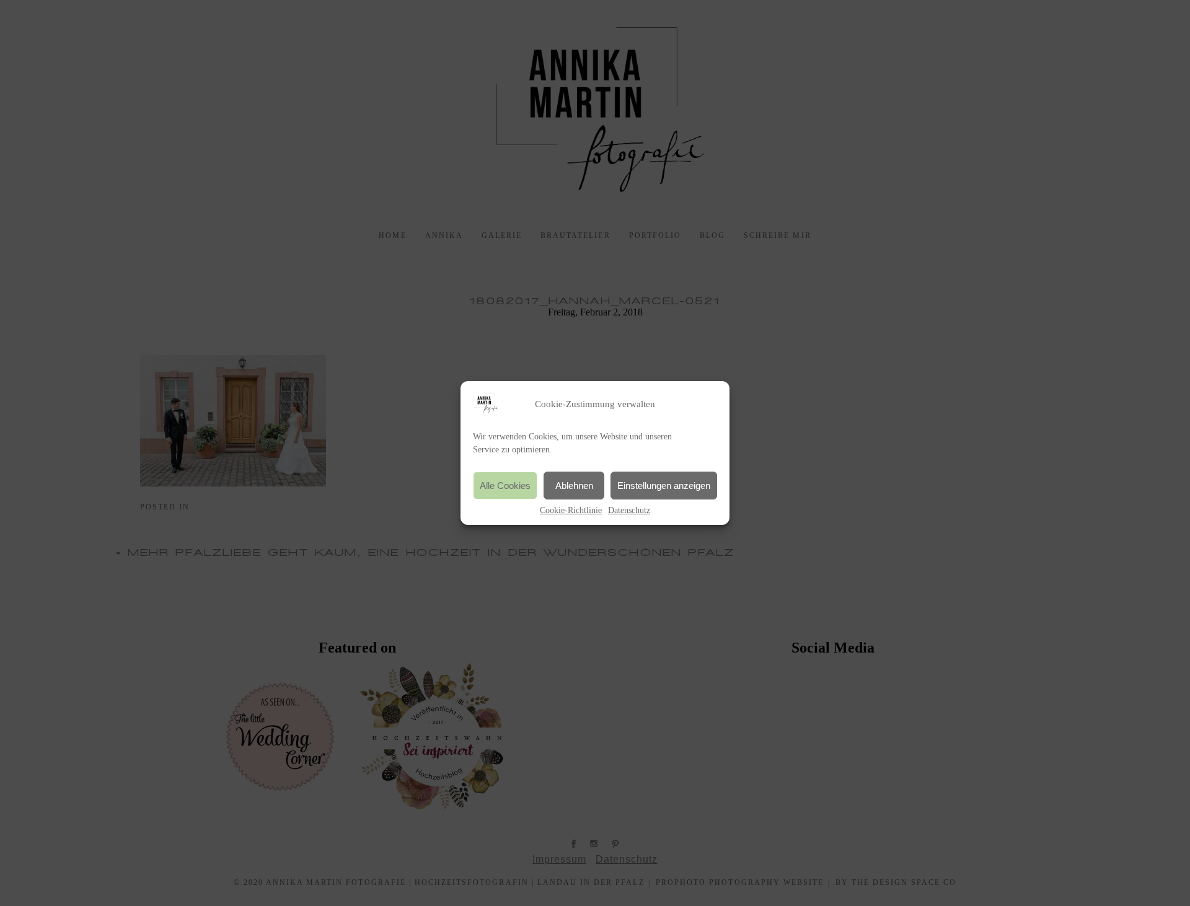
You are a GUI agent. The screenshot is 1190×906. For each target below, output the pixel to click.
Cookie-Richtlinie (571, 510)
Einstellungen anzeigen (663, 485)
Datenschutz (629, 510)
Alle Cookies (505, 485)
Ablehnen (574, 485)
